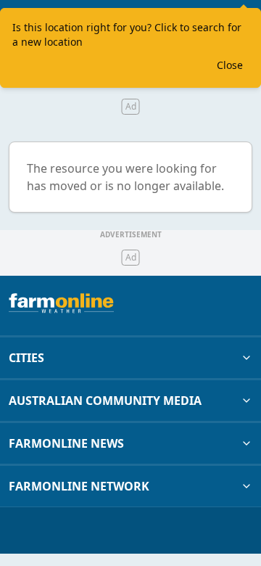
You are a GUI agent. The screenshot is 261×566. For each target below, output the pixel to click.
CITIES (26, 358)
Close (230, 65)
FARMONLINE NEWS (66, 443)
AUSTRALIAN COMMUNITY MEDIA (105, 401)
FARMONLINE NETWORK (79, 486)
